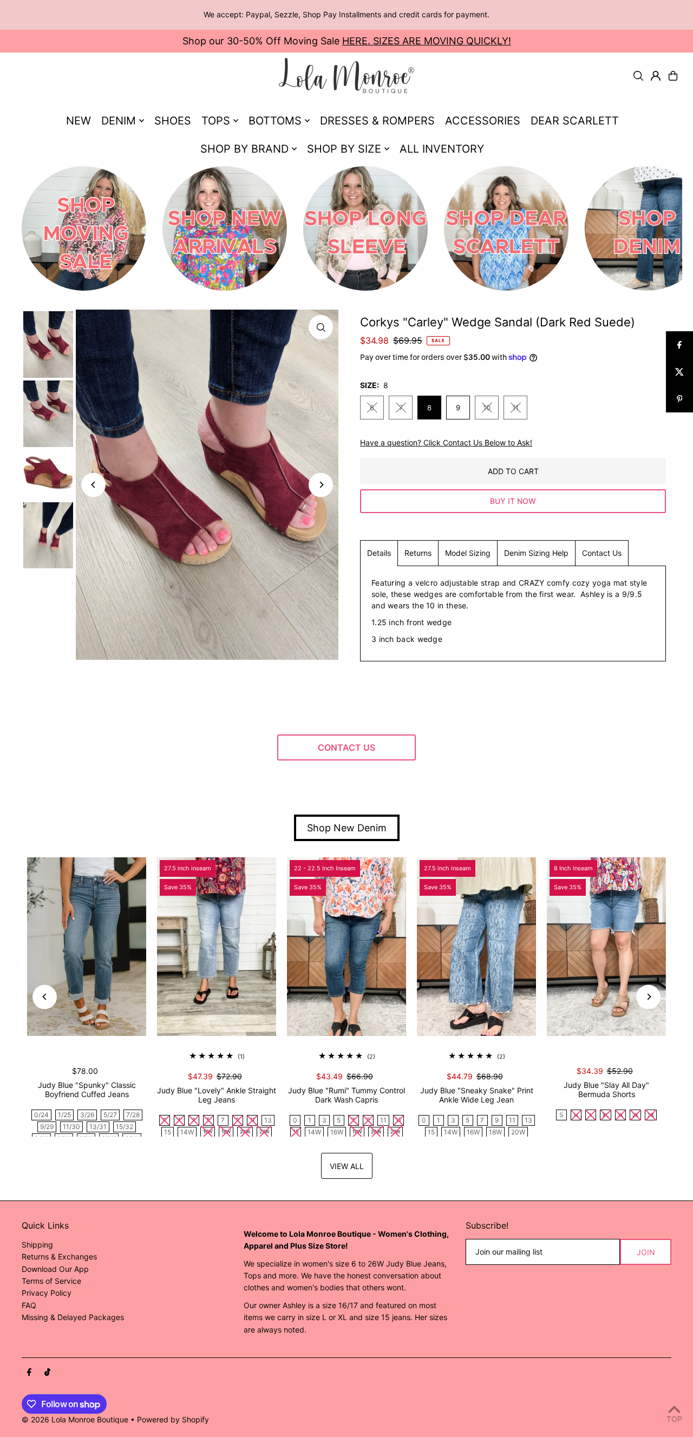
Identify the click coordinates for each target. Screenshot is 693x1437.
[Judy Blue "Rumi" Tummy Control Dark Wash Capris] (346, 946)
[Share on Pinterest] (679, 398)
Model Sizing (468, 552)
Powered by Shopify (173, 1419)
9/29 (47, 1127)
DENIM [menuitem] (118, 120)
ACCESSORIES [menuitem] (482, 120)
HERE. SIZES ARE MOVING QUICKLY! (426, 41)
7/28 (133, 1115)
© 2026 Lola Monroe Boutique (75, 1419)
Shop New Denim (347, 828)
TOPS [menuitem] (215, 120)
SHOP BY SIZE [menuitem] (344, 148)
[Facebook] (29, 1372)
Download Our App (55, 1269)
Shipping (37, 1244)
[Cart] (673, 76)
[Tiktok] (47, 1372)
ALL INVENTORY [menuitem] (442, 148)
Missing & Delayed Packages (73, 1317)
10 (487, 407)
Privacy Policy (46, 1292)
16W (336, 1132)
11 (515, 407)
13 (268, 1120)
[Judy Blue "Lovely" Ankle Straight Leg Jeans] (216, 946)
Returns (418, 552)
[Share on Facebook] (679, 344)
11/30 (71, 1127)
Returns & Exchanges (59, 1256)
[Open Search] (638, 76)
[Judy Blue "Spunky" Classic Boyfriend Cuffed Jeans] (86, 946)
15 (167, 1132)
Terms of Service (51, 1280)
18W (495, 1132)
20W (518, 1132)
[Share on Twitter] (679, 371)
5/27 (110, 1115)
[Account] (656, 76)
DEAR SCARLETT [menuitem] (575, 120)
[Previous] (93, 485)
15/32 (124, 1127)
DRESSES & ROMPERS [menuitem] (377, 120)
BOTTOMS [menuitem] (275, 120)
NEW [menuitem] (78, 120)
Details (379, 552)
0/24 (41, 1115)
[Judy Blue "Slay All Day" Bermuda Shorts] (606, 946)
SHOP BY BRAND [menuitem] (244, 148)
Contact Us (602, 552)
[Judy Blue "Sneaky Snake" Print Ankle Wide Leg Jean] (476, 946)
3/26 (87, 1115)
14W (187, 1132)
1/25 (64, 1115)
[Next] (321, 485)
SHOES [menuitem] (172, 120)
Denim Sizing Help (536, 552)
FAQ (29, 1305)
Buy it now (513, 501)
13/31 (98, 1127)
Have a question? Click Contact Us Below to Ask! (446, 442)
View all (347, 1166)
